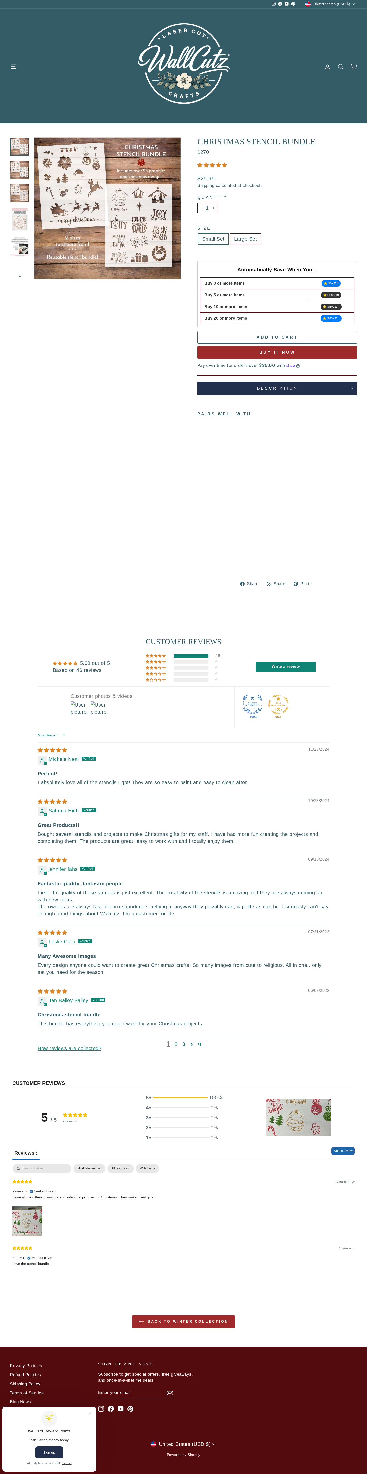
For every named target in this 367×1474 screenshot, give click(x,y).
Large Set (245, 239)
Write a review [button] (286, 666)
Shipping (205, 185)
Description (277, 388)
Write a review (343, 1151)
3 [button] (184, 1044)
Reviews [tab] (26, 1153)
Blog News (20, 1401)
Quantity (212, 197)
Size (204, 228)
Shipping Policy (25, 1384)
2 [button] (176, 1044)
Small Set (213, 239)
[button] (212, 165)
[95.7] (278, 704)
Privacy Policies (26, 1365)
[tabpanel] (183, 1219)
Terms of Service (27, 1393)
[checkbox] (147, 1168)
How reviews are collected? (69, 1048)
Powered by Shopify (183, 1455)
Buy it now (277, 352)
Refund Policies (25, 1374)
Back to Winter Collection (187, 1321)
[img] (52, 750)
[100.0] (253, 704)
